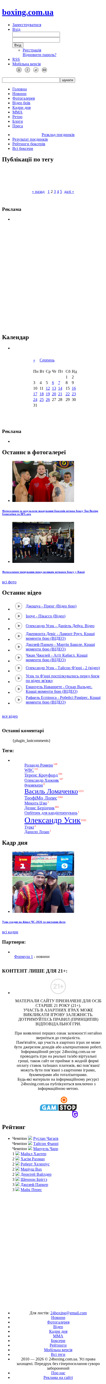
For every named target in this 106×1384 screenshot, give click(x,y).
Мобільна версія (26, 64)
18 (42, 394)
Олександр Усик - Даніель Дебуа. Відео (60, 626)
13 (54, 388)
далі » (69, 191)
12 (48, 388)
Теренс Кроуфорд (41, 775)
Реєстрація (32, 50)
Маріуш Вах (31, 1169)
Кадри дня (21, 107)
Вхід (16, 29)
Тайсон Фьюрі (45, 1143)
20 (54, 394)
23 (74, 394)
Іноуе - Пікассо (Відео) (45, 616)
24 (35, 399)
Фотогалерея (23, 98)
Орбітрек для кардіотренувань (50, 813)
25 (42, 399)
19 (48, 394)
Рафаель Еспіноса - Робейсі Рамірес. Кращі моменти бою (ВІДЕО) (63, 699)
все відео (10, 716)
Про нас (58, 1373)
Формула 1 (23, 956)
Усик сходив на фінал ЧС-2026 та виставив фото (34, 921)
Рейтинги (58, 1345)
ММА (17, 112)
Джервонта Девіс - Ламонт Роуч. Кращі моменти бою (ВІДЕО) (60, 636)
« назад (38, 191)
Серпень (47, 360)
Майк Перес (31, 1189)
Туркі (29, 827)
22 (68, 394)
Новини (19, 93)
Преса (17, 126)
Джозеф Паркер (34, 1184)
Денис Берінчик (39, 807)
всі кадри (10, 932)
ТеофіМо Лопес (40, 798)
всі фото (9, 582)
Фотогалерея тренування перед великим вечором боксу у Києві (43, 571)
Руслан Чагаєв (45, 1138)
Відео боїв (21, 103)
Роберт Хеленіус (35, 1164)
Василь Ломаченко (51, 791)
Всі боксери (22, 148)
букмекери (33, 785)
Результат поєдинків (30, 139)
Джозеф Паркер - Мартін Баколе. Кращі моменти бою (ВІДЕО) (60, 646)
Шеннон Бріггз (34, 1179)
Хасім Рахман (33, 1159)
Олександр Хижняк (41, 780)
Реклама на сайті (58, 1377)
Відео (58, 1327)
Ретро (17, 117)
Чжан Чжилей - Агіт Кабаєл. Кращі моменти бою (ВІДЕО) (56, 657)
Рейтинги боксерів (28, 144)
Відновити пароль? (39, 55)
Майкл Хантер (33, 1154)
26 (48, 399)
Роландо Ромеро (38, 765)
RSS (16, 59)
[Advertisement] (53, 1249)
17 (35, 394)
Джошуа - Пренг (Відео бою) (51, 606)
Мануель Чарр (45, 1149)
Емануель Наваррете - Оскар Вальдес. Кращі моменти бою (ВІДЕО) (59, 689)
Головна (19, 89)
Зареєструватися (26, 25)
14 (60, 388)
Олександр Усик (52, 820)
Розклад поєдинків (58, 134)
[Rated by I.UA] (41, 1304)
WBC (29, 770)
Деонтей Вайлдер (36, 1174)
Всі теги (58, 1354)
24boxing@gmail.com (68, 1313)
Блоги (17, 121)
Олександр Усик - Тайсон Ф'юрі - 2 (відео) (63, 668)
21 (60, 394)
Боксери (58, 1340)
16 (74, 388)
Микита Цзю (35, 803)
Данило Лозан (36, 832)
